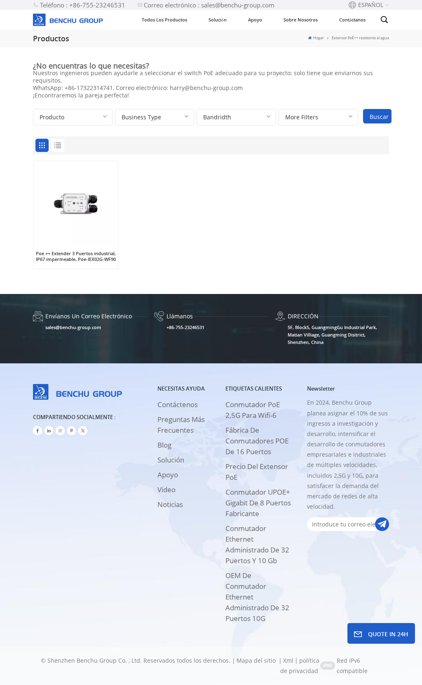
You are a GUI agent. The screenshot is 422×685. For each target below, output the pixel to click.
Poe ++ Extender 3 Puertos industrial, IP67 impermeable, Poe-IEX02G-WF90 (76, 256)
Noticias (170, 504)
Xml (288, 660)
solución (170, 460)
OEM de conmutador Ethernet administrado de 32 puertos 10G (257, 597)
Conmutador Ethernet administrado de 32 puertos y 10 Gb (257, 544)
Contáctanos (352, 20)
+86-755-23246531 (185, 327)
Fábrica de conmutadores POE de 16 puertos (256, 440)
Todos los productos (164, 20)
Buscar (379, 117)
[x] (82, 430)
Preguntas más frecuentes (181, 425)
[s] (60, 430)
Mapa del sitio (257, 660)
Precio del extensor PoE (256, 472)
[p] (71, 430)
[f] (37, 430)
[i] (49, 430)
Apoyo (255, 20)
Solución (218, 20)
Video (166, 489)
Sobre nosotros (301, 20)
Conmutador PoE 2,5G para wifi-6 (252, 410)
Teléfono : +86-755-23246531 (82, 5)
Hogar (318, 37)
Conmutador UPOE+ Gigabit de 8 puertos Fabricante (258, 502)
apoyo (167, 474)
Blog (164, 445)
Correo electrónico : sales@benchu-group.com (209, 5)
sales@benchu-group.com (73, 327)
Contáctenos (177, 404)
